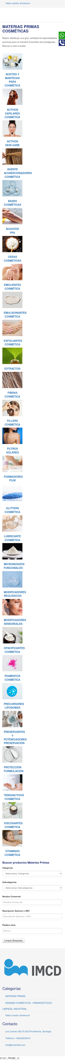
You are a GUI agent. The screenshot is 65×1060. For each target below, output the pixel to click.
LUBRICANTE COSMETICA (12, 538)
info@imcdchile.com (15, 1044)
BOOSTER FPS (12, 231)
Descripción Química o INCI (16, 911)
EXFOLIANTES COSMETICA (13, 342)
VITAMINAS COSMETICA (12, 853)
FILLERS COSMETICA (12, 422)
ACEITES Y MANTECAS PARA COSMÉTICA (12, 79)
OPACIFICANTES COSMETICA (14, 650)
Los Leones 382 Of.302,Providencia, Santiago (28, 1031)
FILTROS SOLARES (12, 450)
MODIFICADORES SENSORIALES (15, 622)
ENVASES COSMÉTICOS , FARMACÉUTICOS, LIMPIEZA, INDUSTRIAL (27, 1005)
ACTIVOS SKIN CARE (12, 143)
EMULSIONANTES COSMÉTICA (15, 314)
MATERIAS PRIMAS (15, 996)
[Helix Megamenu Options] (61, 15)
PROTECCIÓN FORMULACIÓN (13, 769)
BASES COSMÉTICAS (12, 203)
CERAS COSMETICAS (12, 258)
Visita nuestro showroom (18, 3)
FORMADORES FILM (13, 478)
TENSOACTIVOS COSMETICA (14, 797)
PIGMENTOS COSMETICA (12, 678)
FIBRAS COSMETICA (12, 394)
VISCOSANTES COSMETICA (13, 825)
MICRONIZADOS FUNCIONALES (14, 566)
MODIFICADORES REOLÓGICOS (15, 594)
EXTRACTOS (12, 368)
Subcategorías (9, 882)
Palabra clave (8, 925)
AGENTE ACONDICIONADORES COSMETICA (18, 173)
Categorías (7, 868)
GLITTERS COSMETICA (12, 510)
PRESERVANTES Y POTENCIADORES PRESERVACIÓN (15, 737)
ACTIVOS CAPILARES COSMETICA (12, 113)
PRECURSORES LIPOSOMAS (14, 706)
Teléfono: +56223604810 (17, 1038)
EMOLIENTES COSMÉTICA (12, 286)
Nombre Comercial (11, 896)
